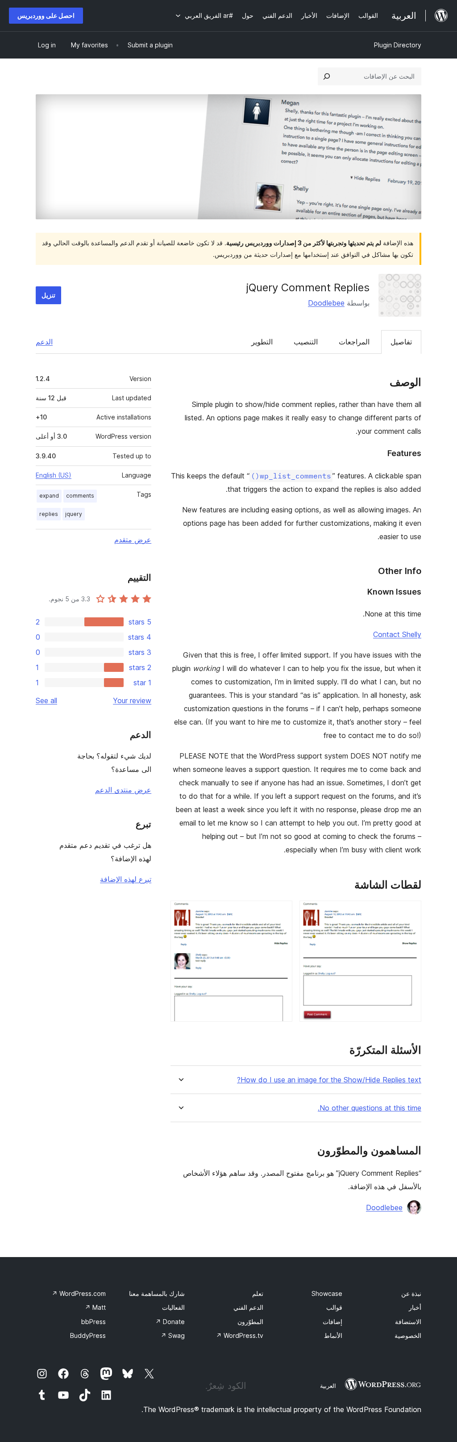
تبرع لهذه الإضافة (125, 879)
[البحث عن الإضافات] (327, 76)
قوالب (334, 1307)
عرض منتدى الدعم (123, 789)
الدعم (44, 341)
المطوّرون (250, 1321)
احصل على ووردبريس (46, 15)
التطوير (262, 341)
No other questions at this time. (369, 1108)
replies (48, 514)
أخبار (415, 1307)
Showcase (327, 1293)
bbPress (93, 1321)
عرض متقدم (132, 539)
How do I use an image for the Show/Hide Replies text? (329, 1080)
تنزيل (48, 295)
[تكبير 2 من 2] (280, 912)
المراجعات (354, 341)
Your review (132, 700)
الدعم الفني (248, 1307)
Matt (95, 1307)
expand (49, 495)
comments (80, 495)
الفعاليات (173, 1307)
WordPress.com (79, 1293)
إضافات (332, 1321)
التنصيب (306, 341)
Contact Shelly (397, 634)
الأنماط (333, 1335)
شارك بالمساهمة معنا (157, 1293)
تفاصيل (401, 341)
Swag (173, 1335)
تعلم (257, 1293)
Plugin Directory (397, 45)
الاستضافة (408, 1321)
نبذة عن (411, 1293)
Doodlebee (326, 302)
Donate (170, 1321)
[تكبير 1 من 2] (409, 912)
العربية (328, 1385)
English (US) (53, 475)
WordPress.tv (239, 1335)
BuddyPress (88, 1335)
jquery (73, 514)
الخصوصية (408, 1335)
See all (46, 700)
